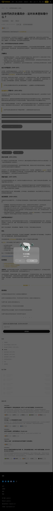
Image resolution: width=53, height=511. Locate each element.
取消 (20, 260)
